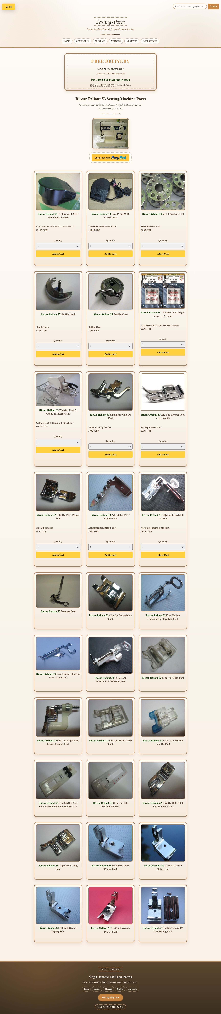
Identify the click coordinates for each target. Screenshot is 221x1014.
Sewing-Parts (110, 21)
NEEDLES (116, 41)
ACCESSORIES (150, 41)
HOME (67, 41)
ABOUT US (132, 41)
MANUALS (100, 41)
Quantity (58, 240)
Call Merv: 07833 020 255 (102, 84)
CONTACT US (82, 41)
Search (213, 6)
